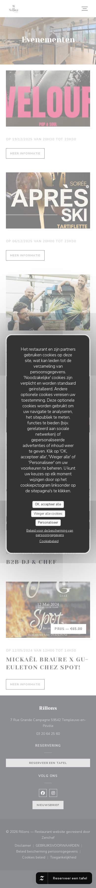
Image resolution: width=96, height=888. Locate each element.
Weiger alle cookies (48, 513)
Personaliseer (48, 522)
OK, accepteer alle (48, 504)
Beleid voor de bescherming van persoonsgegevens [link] (49, 532)
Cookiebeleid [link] (49, 541)
